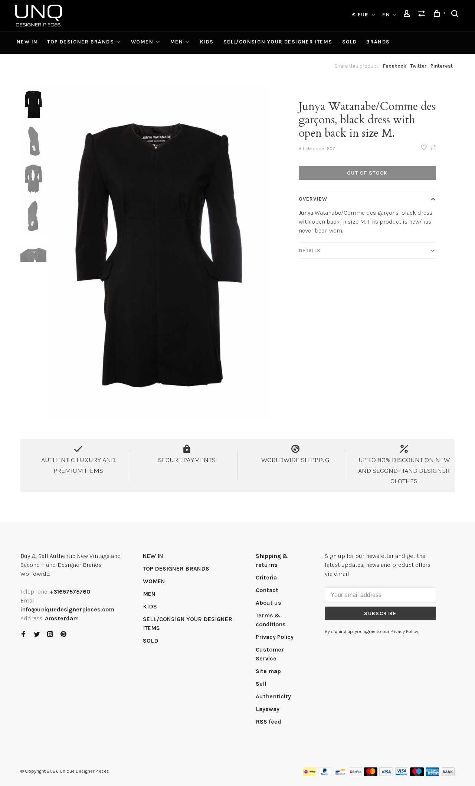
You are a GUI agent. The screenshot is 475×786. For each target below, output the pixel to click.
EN (386, 15)
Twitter (418, 66)
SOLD (349, 42)
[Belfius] (355, 773)
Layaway (267, 708)
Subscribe (380, 613)
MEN (176, 42)
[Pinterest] (63, 634)
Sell (261, 683)
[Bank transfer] (448, 773)
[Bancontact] (340, 773)
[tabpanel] (158, 253)
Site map (268, 671)
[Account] (407, 15)
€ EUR (361, 15)
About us (268, 602)
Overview (313, 199)
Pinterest (441, 66)
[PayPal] (325, 773)
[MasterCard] (371, 773)
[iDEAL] (309, 773)
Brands (378, 42)
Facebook (394, 66)
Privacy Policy (275, 636)
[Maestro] (417, 773)
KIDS (207, 42)
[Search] (455, 15)
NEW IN (27, 42)
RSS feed (268, 721)
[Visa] (386, 773)
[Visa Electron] (401, 773)
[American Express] (432, 773)
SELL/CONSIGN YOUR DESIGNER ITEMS (277, 42)
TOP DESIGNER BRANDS (80, 42)
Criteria (266, 577)
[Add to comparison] (433, 148)
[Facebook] (23, 634)
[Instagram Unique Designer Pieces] (50, 634)
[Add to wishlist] (424, 148)
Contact (267, 590)
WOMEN (142, 42)
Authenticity (273, 696)
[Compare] (422, 15)
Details (310, 250)
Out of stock (367, 173)
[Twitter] (37, 634)
